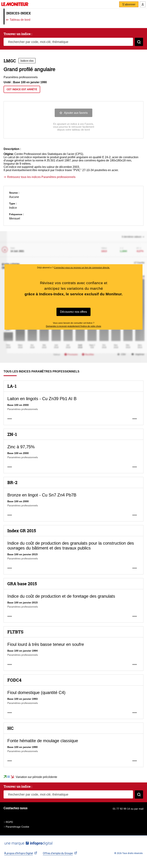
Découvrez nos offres (73, 312)
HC (10, 728)
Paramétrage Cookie (17, 826)
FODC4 (14, 680)
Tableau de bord (19, 20)
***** (9, 419)
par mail (138, 808)
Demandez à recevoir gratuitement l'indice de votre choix (73, 326)
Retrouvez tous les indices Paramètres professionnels (41, 177)
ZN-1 (12, 434)
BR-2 (12, 482)
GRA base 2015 (22, 584)
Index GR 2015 (21, 530)
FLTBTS (15, 632)
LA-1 (12, 386)
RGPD (9, 822)
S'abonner (128, 4)
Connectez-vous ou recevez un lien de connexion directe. (82, 267)
